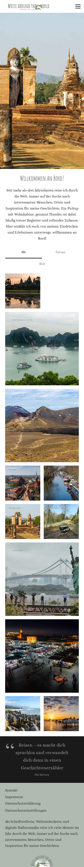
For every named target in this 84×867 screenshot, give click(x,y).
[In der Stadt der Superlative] (42, 579)
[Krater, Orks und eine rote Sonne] (42, 425)
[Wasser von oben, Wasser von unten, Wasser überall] (42, 348)
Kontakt (11, 790)
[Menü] (78, 6)
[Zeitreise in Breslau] (22, 483)
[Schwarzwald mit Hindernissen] (61, 521)
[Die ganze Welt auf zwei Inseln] (22, 713)
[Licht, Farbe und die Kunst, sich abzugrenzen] (42, 656)
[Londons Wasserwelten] (61, 483)
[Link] (28, 6)
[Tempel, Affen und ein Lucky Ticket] (22, 290)
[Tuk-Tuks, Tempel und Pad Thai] (22, 521)
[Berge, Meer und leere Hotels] (61, 713)
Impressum (14, 797)
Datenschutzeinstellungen (26, 810)
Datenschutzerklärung (22, 803)
